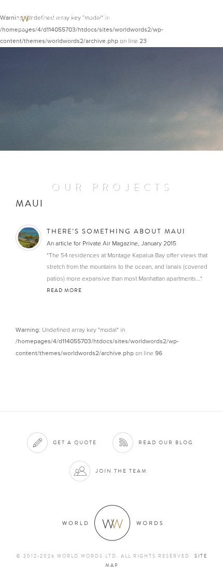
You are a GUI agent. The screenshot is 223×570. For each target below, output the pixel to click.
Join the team (121, 470)
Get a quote (75, 442)
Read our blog (165, 442)
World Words (66, 18)
